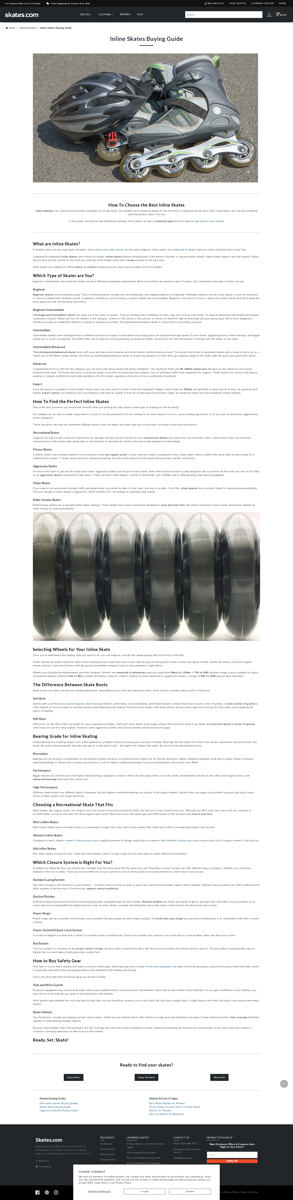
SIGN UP (232, 1161)
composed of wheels (184, 249)
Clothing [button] (105, 14)
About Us (44, 1160)
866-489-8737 (216, 3)
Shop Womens (146, 1077)
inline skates (95, 249)
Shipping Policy (108, 1159)
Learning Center (27, 28)
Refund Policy (107, 1154)
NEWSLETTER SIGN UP (219, 1137)
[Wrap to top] (284, 1084)
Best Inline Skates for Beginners (144, 1163)
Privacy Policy (123, 1182)
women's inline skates (78, 840)
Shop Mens (73, 1077)
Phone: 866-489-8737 (185, 1143)
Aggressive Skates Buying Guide (59, 1110)
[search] (223, 14)
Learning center (262, 3)
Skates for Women (160, 1110)
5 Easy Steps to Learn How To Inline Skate (174, 1107)
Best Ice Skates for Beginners (166, 1114)
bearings (241, 335)
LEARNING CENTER (138, 1137)
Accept (145, 1191)
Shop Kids (219, 1077)
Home (282, 3)
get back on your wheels (209, 221)
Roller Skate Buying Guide (55, 1107)
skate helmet (95, 1017)
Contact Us (45, 1166)
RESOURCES (107, 1137)
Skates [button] (85, 14)
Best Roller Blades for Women (167, 1103)
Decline (190, 1191)
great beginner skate (80, 703)
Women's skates (176, 840)
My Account (106, 1143)
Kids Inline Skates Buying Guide (144, 1157)
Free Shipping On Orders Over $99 (70, 3)
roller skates (116, 249)
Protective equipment (159, 966)
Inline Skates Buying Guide (56, 28)
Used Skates (237, 3)
